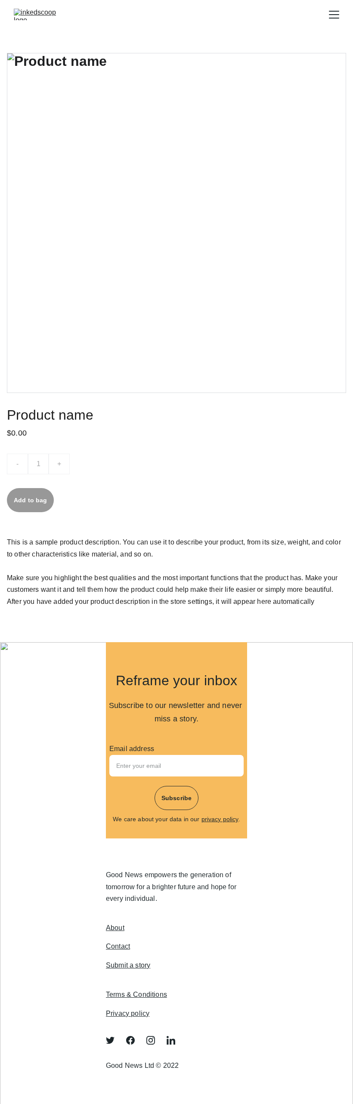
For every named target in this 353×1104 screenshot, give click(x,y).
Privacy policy (127, 1013)
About (115, 927)
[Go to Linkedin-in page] (171, 1040)
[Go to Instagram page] (155, 1040)
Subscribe (176, 798)
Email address (131, 748)
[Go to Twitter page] (114, 1040)
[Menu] (334, 15)
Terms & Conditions (136, 994)
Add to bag (30, 500)
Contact (118, 946)
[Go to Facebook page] (134, 1040)
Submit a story (128, 965)
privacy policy (219, 819)
